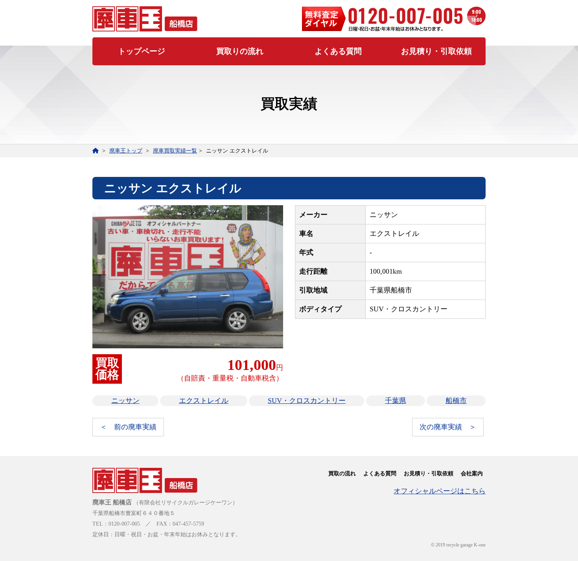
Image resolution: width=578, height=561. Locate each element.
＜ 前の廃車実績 (128, 427)
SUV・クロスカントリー (307, 401)
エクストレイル (203, 401)
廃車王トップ (125, 151)
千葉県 (395, 401)
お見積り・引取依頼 (436, 51)
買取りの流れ (239, 51)
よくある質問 (338, 51)
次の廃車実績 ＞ (448, 427)
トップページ (141, 51)
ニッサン (125, 401)
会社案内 (472, 473)
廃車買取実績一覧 (175, 151)
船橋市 (456, 401)
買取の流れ (342, 473)
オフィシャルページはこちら (440, 491)
